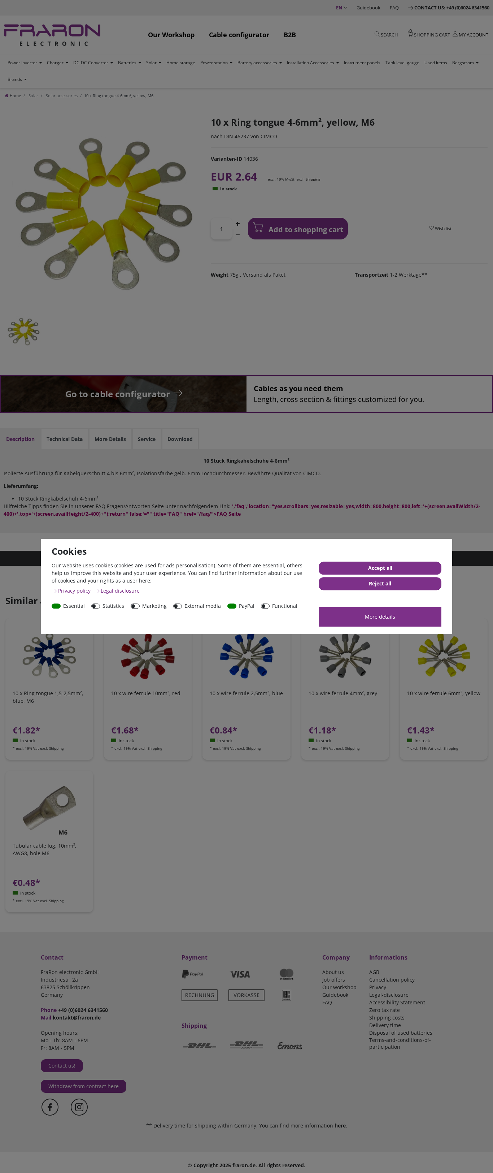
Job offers (333, 979)
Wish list (442, 228)
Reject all (380, 583)
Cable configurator (239, 34)
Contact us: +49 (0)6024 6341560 (451, 7)
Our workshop (339, 987)
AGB (374, 972)
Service (147, 439)
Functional (284, 605)
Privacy (377, 987)
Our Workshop (171, 34)
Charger (55, 63)
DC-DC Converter (90, 63)
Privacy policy (75, 590)
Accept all (380, 568)
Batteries (127, 63)
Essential (74, 605)
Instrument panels (362, 63)
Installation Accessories (310, 63)
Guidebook (368, 7)
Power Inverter (22, 63)
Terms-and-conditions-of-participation (400, 1043)
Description (20, 439)
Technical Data (65, 439)
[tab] (20, 439)
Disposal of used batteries (400, 1032)
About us (333, 972)
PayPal (246, 605)
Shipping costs (387, 1017)
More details (380, 616)
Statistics (113, 605)
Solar (151, 63)
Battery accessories (257, 63)
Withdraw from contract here (83, 1086)
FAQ (394, 7)
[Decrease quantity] (237, 234)
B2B (290, 34)
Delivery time (385, 1025)
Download (180, 439)
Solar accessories (61, 95)
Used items (435, 63)
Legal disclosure (120, 590)
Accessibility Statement (397, 1002)
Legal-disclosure (389, 994)
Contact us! (61, 1065)
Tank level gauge (402, 63)
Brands (15, 79)
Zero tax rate (384, 1010)
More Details (110, 439)
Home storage (180, 63)
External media (202, 605)
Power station (214, 63)
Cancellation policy (392, 979)
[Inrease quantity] (237, 223)
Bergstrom (463, 63)
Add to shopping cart (305, 229)
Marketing (154, 605)
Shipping (313, 179)
